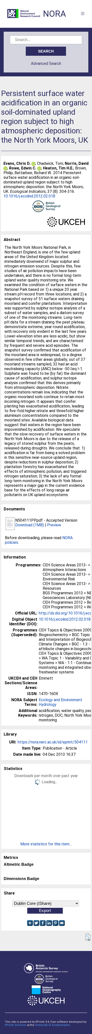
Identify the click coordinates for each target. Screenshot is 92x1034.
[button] (88, 937)
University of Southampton (52, 1025)
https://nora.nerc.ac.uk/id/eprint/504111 (53, 742)
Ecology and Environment (60, 700)
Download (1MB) (29, 525)
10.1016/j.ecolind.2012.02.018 (29, 196)
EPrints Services (15, 1025)
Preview (54, 525)
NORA (54, 14)
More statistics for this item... (46, 844)
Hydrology (47, 704)
